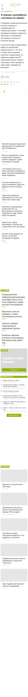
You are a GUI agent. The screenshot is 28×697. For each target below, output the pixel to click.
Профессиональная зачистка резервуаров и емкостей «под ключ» (14, 560)
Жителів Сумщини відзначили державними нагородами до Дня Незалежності (14, 146)
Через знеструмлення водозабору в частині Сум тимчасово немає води (12, 197)
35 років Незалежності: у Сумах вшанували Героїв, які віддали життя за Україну (13, 184)
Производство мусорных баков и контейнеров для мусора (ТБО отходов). (12, 510)
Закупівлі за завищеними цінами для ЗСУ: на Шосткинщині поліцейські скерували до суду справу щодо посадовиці (12, 211)
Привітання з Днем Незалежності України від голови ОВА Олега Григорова (13, 224)
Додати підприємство (14, 415)
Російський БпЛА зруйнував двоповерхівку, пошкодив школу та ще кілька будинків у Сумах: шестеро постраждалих (13, 299)
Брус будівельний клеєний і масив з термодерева (13, 585)
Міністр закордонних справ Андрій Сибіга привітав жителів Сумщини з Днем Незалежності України (13, 158)
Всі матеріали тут (14, 370)
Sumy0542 (7, 77)
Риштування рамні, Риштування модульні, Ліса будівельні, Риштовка (13, 535)
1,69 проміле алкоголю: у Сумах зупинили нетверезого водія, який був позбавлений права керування (13, 172)
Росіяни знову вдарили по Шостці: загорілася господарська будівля (12, 236)
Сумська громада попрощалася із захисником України (11, 326)
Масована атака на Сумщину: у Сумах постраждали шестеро (12, 314)
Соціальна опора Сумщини (12, 360)
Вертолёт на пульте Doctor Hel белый (12, 485)
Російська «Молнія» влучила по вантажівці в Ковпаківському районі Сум (13, 339)
